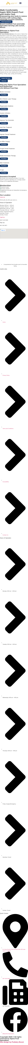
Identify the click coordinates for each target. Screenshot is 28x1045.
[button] (20, 3)
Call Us (2, 217)
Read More (4, 94)
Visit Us (2, 197)
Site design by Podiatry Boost (12, 1042)
